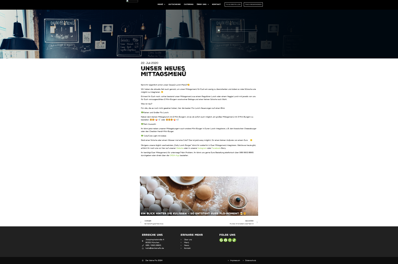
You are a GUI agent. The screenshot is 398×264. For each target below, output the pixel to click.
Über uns (202, 4)
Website (179, 148)
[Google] (221, 240)
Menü (160, 4)
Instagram (202, 148)
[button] (141, 195)
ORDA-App (175, 155)
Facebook (216, 148)
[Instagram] (230, 240)
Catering (189, 4)
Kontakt (216, 4)
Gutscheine (175, 4)
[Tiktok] (234, 240)
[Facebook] (225, 240)
